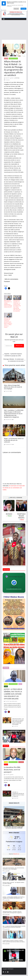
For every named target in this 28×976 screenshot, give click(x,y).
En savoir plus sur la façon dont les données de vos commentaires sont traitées (14, 487)
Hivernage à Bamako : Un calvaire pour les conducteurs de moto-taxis (13, 360)
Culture (6, 58)
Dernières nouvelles (13, 58)
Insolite (5, 764)
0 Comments (7, 79)
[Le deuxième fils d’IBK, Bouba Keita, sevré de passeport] (14, 754)
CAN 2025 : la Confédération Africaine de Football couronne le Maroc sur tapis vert (18, 794)
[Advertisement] (14, 30)
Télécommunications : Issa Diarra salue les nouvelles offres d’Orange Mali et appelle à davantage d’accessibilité (18, 721)
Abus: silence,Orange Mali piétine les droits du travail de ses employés (13, 387)
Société (5, 686)
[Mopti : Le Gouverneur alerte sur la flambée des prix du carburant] (14, 425)
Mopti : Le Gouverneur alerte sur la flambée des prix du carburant (14, 440)
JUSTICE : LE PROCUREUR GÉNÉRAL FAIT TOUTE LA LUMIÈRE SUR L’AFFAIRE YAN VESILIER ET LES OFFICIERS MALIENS (13, 694)
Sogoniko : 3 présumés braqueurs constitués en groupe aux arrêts (13, 354)
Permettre (23, 8)
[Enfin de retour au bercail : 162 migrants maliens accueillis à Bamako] (14, 876)
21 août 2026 (6, 870)
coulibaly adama (14, 701)
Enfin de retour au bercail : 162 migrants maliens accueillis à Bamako (13, 883)
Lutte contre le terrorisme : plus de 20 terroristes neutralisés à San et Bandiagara (13, 868)
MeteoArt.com (16, 853)
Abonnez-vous (19, 345)
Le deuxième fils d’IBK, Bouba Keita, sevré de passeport (12, 769)
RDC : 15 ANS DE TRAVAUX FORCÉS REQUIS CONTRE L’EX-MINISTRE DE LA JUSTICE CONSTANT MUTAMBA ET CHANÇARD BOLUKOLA (14, 927)
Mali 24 (11, 968)
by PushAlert (4, 10)
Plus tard (16, 8)
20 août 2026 (6, 929)
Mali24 (12, 774)
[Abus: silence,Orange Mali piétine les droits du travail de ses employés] (14, 369)
